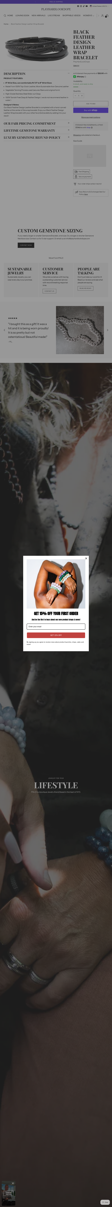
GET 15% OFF (56, 635)
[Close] (86, 558)
